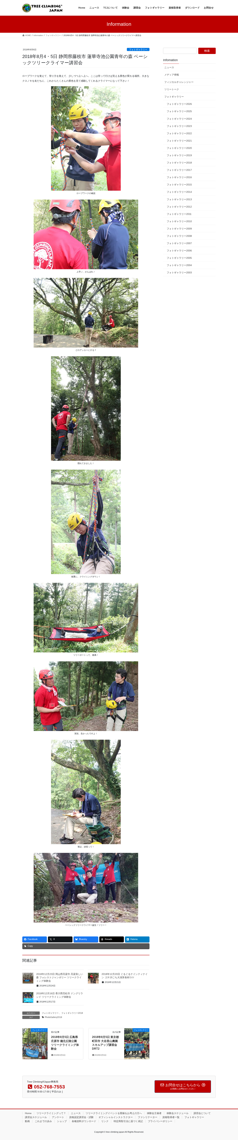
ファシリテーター (147, 1117)
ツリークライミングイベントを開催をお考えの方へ (114, 1113)
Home (28, 1113)
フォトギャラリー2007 (179, 243)
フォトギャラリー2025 (179, 111)
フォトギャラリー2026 (179, 104)
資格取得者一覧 (170, 1117)
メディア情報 (171, 74)
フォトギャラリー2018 (72, 1013)
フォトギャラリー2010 (179, 221)
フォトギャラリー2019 (179, 155)
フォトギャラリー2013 (179, 199)
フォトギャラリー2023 (179, 126)
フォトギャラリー (138, 49)
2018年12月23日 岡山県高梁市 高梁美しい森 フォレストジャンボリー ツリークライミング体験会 (59, 977)
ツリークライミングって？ (51, 1113)
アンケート (58, 1117)
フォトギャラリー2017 (179, 170)
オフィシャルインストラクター (116, 1117)
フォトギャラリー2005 (179, 257)
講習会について (202, 1113)
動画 (27, 1121)
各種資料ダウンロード (84, 1121)
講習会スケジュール (36, 1117)
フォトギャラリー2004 (179, 265)
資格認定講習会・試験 (81, 1117)
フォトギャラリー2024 (179, 118)
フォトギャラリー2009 (179, 228)
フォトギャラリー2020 (179, 148)
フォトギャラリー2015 (179, 184)
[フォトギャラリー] (35, 1041)
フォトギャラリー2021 (179, 140)
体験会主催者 (154, 1113)
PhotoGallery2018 (53, 1017)
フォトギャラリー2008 (179, 236)
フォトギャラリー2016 (179, 177)
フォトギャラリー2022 (179, 133)
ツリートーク (171, 89)
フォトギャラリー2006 (179, 250)
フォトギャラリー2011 (179, 214)
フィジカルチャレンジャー (179, 82)
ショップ (62, 1121)
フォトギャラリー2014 (179, 191)
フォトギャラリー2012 (179, 206)
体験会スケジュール (178, 1113)
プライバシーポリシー (160, 1121)
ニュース (169, 67)
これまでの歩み (43, 1121)
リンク (105, 1121)
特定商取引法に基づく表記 (128, 1121)
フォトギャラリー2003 (179, 272)
